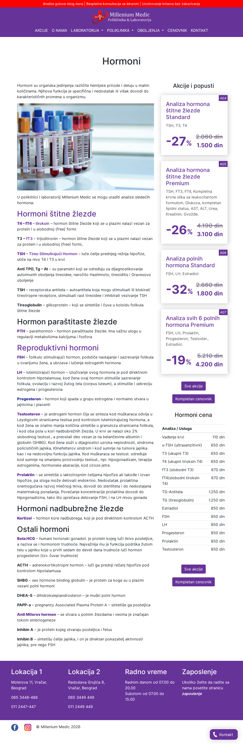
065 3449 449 (81, 697)
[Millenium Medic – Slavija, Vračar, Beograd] (121, 17)
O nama (59, 30)
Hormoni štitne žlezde (56, 213)
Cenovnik (177, 30)
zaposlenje (192, 693)
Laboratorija (85, 30)
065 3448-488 (24, 697)
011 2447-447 (23, 706)
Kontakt (199, 30)
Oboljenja (149, 30)
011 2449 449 (80, 706)
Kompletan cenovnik (193, 398)
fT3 (29, 238)
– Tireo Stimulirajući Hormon (47, 253)
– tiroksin (33, 223)
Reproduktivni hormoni (58, 347)
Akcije (41, 30)
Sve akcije (193, 386)
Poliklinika (119, 30)
